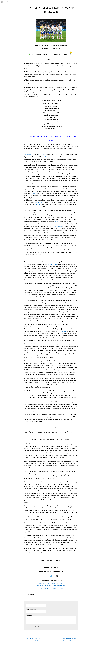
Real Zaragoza (42, 154)
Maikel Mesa (58, 226)
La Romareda (47, 157)
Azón (56, 221)
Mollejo (28, 215)
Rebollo (35, 193)
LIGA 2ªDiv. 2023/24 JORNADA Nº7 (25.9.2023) (51, 588)
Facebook (45, 576)
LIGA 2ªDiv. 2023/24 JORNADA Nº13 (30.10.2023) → (69, 639)
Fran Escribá (27, 154)
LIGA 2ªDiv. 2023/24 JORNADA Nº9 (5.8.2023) (51, 583)
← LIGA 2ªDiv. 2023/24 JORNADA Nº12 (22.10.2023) (32, 639)
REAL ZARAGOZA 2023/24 (60, 14)
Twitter (51, 576)
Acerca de (39, 655)
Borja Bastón (38, 202)
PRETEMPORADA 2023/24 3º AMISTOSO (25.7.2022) (51, 585)
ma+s (6, 1)
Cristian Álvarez (53, 264)
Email (57, 576)
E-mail (31, 609)
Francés (37, 204)
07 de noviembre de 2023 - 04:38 (44, 14)
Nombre (28, 603)
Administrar (63, 655)
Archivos (51, 655)
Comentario (29, 615)
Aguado (64, 331)
